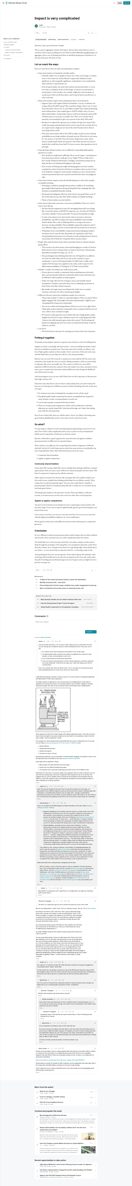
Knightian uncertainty (63, 849)
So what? (6, 47)
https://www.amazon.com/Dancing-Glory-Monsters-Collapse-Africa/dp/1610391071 (60, 1060)
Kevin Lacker (43, 1048)
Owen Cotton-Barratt (87, 607)
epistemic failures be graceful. (71, 758)
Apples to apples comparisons (14, 52)
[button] (37, 641)
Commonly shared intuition (13, 50)
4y (44, 641)
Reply (37, 782)
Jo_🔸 (41, 1145)
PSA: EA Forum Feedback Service (51, 1102)
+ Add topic (81, 39)
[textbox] (66, 625)
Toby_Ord (42, 1117)
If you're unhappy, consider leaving (52, 1097)
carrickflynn (89, 603)
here (92, 1002)
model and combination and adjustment (65, 870)
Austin (41, 641)
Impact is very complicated (11, 38)
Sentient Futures (44, 1177)
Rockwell (42, 1131)
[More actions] (95, 32)
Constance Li (59, 1177)
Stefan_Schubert (47, 999)
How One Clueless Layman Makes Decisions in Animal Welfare (61, 1143)
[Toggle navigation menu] (3, 3)
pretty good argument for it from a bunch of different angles (63, 743)
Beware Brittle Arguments (70, 879)
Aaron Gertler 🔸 (88, 599)
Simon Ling (43, 1166)
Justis (41, 25)
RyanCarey (43, 980)
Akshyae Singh (44, 1171)
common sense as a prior (47, 878)
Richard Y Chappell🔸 (46, 901)
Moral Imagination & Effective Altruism (53, 1115)
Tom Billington (49, 1131)
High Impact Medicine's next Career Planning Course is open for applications (67, 1164)
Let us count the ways (10, 42)
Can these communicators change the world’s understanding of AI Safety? (66, 1170)
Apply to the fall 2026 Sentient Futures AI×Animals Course (60, 1175)
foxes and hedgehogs (78, 868)
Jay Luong (52, 1177)
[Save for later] (88, 32)
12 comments (7, 58)
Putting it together (9, 44)
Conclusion (7, 55)
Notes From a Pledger (47, 1091)
